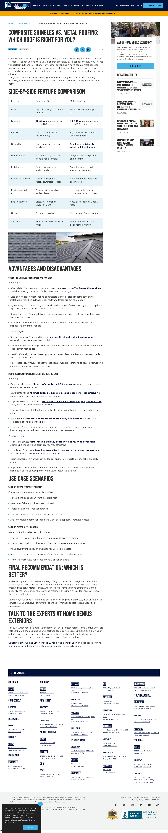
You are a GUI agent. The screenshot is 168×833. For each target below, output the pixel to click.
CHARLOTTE (44, 752)
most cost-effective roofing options (80, 288)
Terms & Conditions (152, 800)
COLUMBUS (75, 713)
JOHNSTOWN (107, 726)
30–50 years (42, 121)
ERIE (104, 684)
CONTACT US (135, 66)
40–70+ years (77, 121)
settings (8, 815)
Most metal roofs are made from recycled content (53, 418)
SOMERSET (44, 707)
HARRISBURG (107, 710)
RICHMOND (138, 760)
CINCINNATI (75, 684)
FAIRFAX (137, 747)
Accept (30, 827)
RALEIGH (43, 739)
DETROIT (43, 689)
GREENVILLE (138, 729)
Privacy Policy (137, 800)
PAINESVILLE (75, 728)
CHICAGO (11, 744)
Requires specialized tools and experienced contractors (67, 450)
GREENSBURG (107, 697)
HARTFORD (12, 707)
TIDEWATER (138, 773)
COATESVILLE (76, 773)
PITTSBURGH (107, 766)
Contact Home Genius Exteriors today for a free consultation (42, 643)
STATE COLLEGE (139, 684)
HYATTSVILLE (13, 762)
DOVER (10, 725)
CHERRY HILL (44, 720)
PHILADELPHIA (108, 752)
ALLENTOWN (75, 747)
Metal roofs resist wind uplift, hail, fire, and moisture (71, 401)
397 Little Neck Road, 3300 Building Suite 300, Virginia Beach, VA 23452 (144, 780)
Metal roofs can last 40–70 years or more (56, 384)
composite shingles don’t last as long (71, 337)
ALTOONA (74, 760)
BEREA (42, 770)
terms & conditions (67, 799)
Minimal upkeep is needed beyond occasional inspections (63, 393)
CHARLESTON (139, 702)
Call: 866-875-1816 (122, 5)
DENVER (11, 689)
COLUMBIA (137, 715)
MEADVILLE (107, 739)
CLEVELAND (75, 699)
